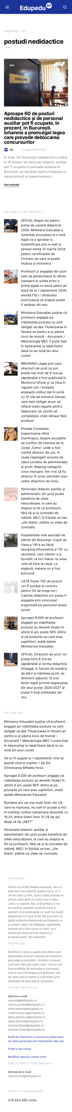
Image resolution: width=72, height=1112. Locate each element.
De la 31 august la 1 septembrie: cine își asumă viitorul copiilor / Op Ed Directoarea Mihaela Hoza (34, 763)
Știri (12, 65)
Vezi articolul (11, 184)
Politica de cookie (19, 1048)
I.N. (12, 149)
